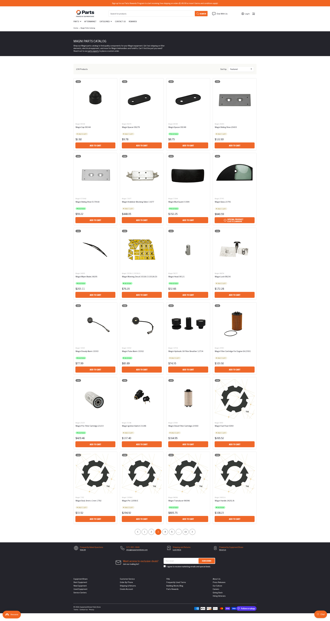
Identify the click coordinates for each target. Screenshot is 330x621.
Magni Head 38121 (176, 276)
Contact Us (120, 21)
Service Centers (80, 592)
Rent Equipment (80, 582)
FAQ (168, 579)
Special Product (235, 220)
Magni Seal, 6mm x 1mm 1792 (88, 500)
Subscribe (206, 561)
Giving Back (217, 592)
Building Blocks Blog (174, 585)
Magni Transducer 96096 (179, 500)
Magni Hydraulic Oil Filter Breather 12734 (185, 351)
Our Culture (217, 585)
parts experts (93, 51)
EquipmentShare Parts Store (90, 607)
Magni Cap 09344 (83, 127)
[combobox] (158, 14)
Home (75, 28)
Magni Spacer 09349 (177, 127)
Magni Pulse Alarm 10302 (133, 351)
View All (83, 550)
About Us (222, 550)
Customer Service (127, 579)
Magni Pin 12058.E (130, 500)
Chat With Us (222, 13)
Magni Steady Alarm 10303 (87, 351)
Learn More (177, 550)
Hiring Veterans (219, 596)
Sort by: (223, 69)
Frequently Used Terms (176, 582)
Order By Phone (126, 582)
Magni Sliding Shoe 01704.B (87, 201)
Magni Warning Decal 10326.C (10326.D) (139, 276)
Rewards (133, 21)
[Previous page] (138, 532)
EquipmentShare (80, 579)
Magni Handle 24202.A (224, 500)
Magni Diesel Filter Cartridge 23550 (183, 426)
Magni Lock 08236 (223, 276)
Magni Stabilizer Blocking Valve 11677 (138, 201)
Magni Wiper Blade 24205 (86, 276)
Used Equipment (80, 589)
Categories (105, 21)
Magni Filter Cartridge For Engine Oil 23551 (233, 351)
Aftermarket (90, 21)
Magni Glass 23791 (223, 201)
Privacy (91, 609)
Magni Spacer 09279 (131, 127)
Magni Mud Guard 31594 (178, 201)
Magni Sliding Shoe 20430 (226, 127)
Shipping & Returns (128, 585)
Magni (78, 124)
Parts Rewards (172, 589)
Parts (76, 21)
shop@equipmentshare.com (137, 550)
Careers (216, 589)
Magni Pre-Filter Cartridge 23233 (90, 426)
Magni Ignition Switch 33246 (134, 426)
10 (185, 531)
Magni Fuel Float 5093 (224, 426)
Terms (75, 609)
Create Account (126, 589)
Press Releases (219, 582)
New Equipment (80, 585)
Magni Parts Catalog (88, 28)
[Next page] (192, 532)
